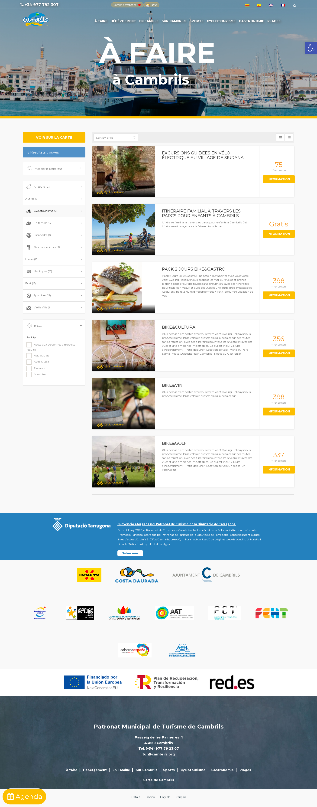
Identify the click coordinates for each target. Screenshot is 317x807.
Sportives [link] (42, 295)
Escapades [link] (42, 235)
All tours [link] (42, 186)
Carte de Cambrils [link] (158, 780)
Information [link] (279, 179)
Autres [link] (31, 198)
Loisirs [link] (31, 259)
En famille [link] (43, 223)
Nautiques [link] (43, 271)
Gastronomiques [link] (47, 247)
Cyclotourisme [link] (221, 21)
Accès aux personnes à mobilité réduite (50, 347)
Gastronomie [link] (251, 21)
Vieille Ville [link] (42, 307)
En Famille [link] (148, 21)
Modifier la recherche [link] (48, 168)
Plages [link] (274, 21)
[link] (311, 48)
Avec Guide (41, 361)
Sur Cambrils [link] (174, 21)
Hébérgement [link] (123, 21)
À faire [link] (100, 21)
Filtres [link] (38, 326)
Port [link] (30, 283)
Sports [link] (197, 21)
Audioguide (41, 355)
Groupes (39, 368)
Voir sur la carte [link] (54, 137)
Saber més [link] (130, 553)
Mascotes (40, 374)
